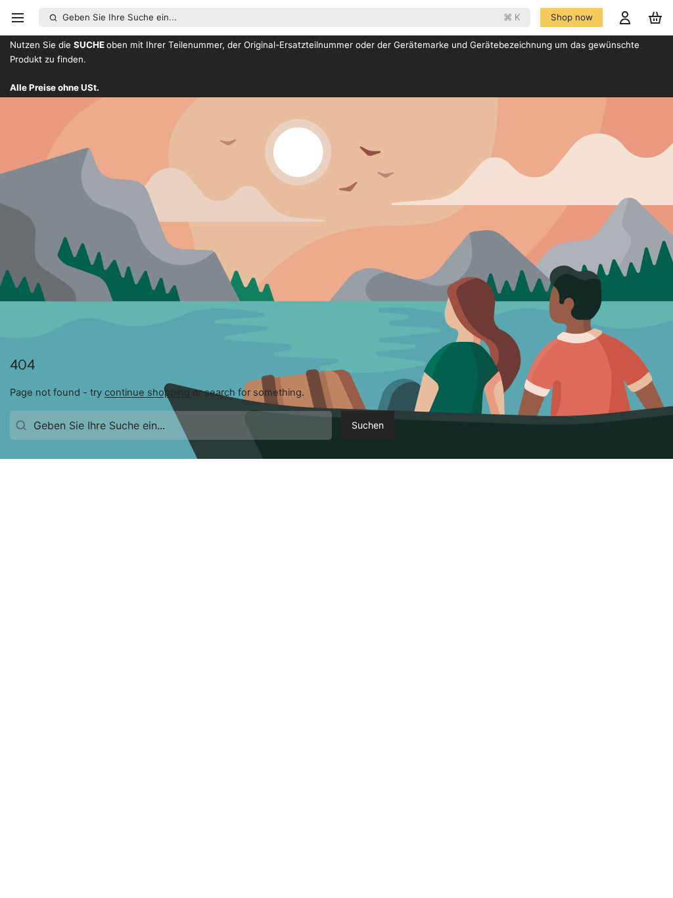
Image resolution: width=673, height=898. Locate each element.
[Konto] (625, 17)
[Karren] (655, 17)
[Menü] (22, 17)
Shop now (572, 17)
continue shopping (147, 392)
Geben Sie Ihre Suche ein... (291, 17)
